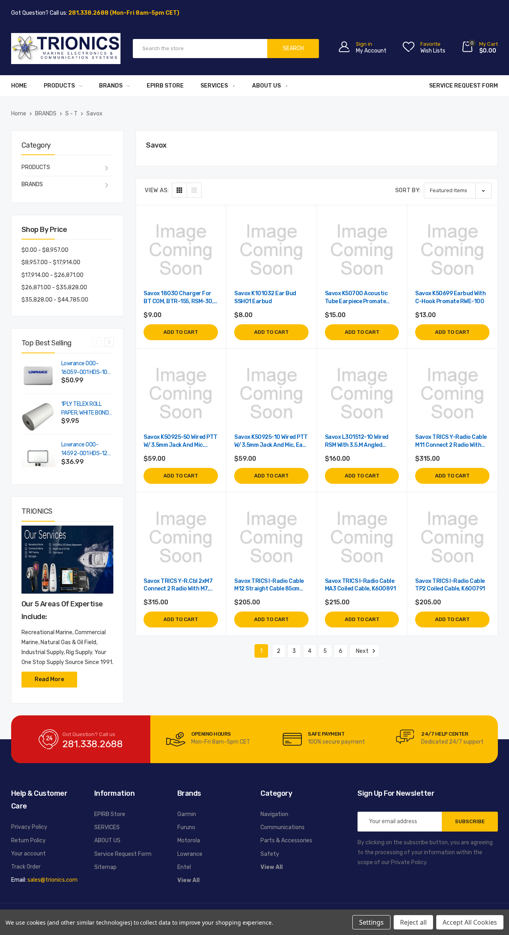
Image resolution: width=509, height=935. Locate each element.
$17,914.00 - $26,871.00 (52, 275)
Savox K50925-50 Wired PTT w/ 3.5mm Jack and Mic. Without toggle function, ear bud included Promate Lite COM (181, 441)
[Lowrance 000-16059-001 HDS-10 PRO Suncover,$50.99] (38, 376)
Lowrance (189, 854)
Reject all (413, 922)
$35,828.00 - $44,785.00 (54, 299)
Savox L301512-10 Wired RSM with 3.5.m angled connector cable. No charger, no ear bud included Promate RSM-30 (359, 441)
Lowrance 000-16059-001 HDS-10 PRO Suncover (84, 368)
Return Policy (28, 840)
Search (293, 48)
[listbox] (458, 190)
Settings (371, 922)
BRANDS (110, 85)
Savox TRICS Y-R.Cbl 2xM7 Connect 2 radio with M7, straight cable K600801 (178, 585)
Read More (49, 679)
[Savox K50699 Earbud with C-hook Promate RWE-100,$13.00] (452, 250)
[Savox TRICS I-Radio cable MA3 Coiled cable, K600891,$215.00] (362, 537)
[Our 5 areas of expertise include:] (67, 560)
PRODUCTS (59, 85)
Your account (28, 853)
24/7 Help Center (444, 734)
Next (109, 342)
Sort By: (408, 190)
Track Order (26, 866)
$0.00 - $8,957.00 (44, 250)
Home (19, 85)
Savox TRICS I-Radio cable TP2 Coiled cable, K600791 (450, 585)
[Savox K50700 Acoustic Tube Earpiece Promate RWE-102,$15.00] (362, 250)
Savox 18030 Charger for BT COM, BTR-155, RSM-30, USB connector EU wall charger (179, 298)
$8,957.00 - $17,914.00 (50, 262)
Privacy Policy (29, 827)
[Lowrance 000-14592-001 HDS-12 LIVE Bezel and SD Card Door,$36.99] (38, 457)
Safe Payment (326, 734)
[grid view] (179, 190)
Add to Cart (180, 332)
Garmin (186, 814)
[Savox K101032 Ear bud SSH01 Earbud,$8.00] (271, 250)
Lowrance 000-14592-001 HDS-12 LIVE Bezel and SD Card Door (84, 449)
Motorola (188, 840)
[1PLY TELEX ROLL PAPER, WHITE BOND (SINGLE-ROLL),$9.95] (38, 417)
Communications (282, 827)
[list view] (194, 190)
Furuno (186, 827)
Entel (184, 867)
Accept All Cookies (470, 922)
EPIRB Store (165, 85)
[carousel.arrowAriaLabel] (175, 739)
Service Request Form (463, 85)
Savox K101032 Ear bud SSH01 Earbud (265, 297)
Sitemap (105, 867)
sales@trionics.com (52, 880)
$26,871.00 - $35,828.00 (54, 287)
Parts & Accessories (286, 840)
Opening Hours (211, 734)
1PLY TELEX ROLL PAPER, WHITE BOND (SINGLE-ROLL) (85, 409)
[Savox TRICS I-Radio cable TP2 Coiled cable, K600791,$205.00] (452, 537)
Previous (97, 342)
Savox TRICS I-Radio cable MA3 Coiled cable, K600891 (360, 585)
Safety (269, 854)
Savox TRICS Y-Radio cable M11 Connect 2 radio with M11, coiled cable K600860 (451, 441)
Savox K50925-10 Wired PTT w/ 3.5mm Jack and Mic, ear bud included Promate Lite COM (271, 441)
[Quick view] (211, 253)
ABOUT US (266, 85)
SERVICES (214, 85)
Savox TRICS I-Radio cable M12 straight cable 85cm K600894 (269, 585)
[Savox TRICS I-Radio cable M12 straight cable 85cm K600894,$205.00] (271, 537)
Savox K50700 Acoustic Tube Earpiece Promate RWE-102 (356, 298)
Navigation (274, 814)
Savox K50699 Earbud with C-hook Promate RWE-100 (450, 297)
